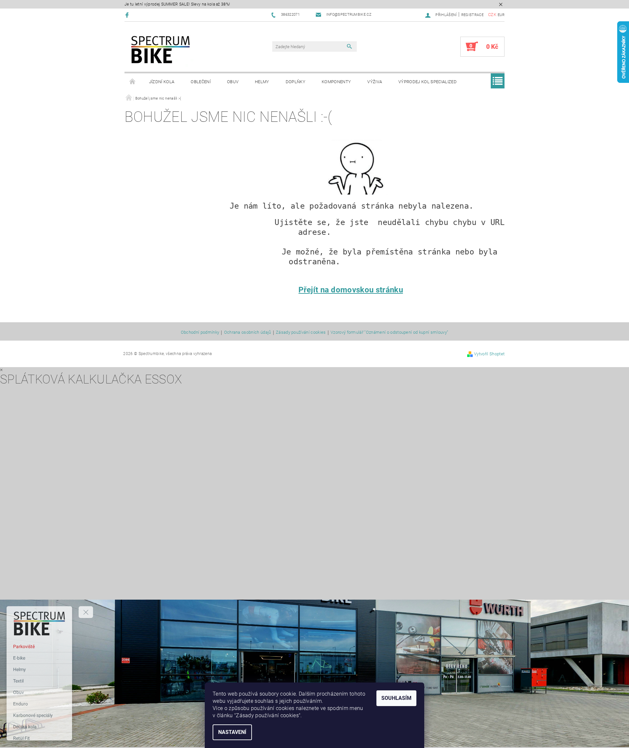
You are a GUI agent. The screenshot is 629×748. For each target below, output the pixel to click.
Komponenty (336, 81)
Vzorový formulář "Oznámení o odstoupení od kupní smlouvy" (389, 332)
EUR (501, 15)
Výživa (374, 81)
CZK (492, 14)
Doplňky (295, 81)
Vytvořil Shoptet (489, 353)
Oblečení (201, 81)
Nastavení (232, 732)
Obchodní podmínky (200, 332)
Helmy (262, 81)
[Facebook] (127, 15)
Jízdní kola (162, 81)
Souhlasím (396, 698)
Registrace (472, 15)
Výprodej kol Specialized (427, 81)
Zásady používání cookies (301, 332)
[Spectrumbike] (160, 50)
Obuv (232, 81)
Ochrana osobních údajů (247, 332)
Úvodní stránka (132, 81)
